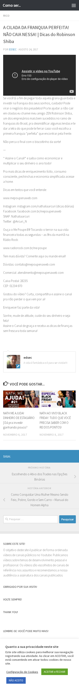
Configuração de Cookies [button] (22, 672)
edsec (13, 49)
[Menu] (73, 5)
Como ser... (12, 5)
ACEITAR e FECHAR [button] (54, 672)
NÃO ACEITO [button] (16, 680)
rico (6, 15)
